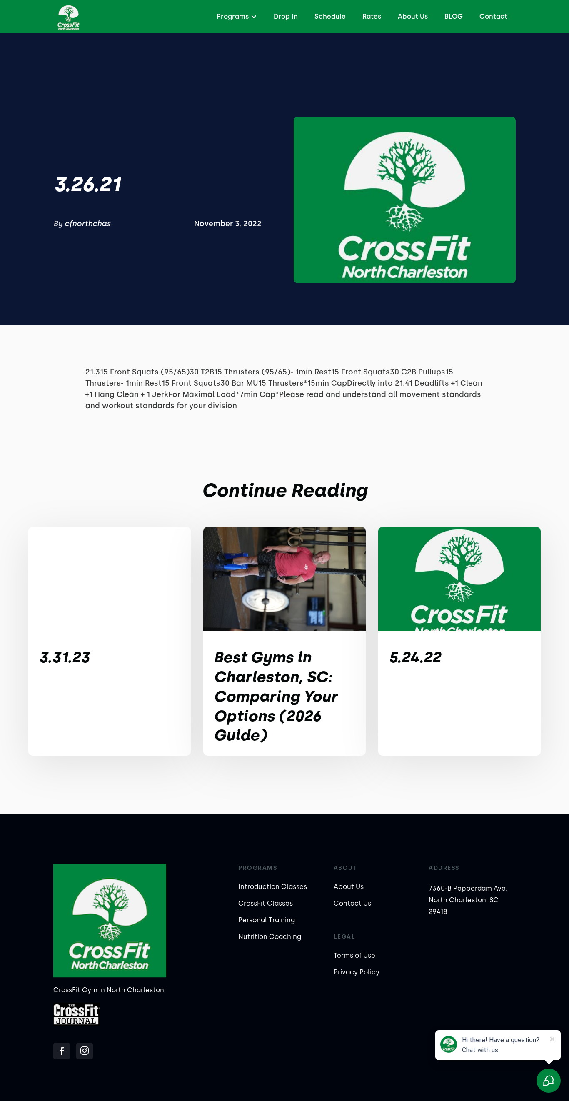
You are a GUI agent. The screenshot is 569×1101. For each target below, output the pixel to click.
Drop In (286, 16)
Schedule (330, 16)
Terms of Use (354, 955)
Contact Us (352, 903)
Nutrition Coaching (269, 937)
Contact (493, 16)
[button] (235, 16)
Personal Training (266, 920)
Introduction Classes (272, 887)
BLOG (453, 16)
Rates (371, 16)
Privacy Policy (356, 972)
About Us (413, 16)
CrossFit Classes (265, 903)
